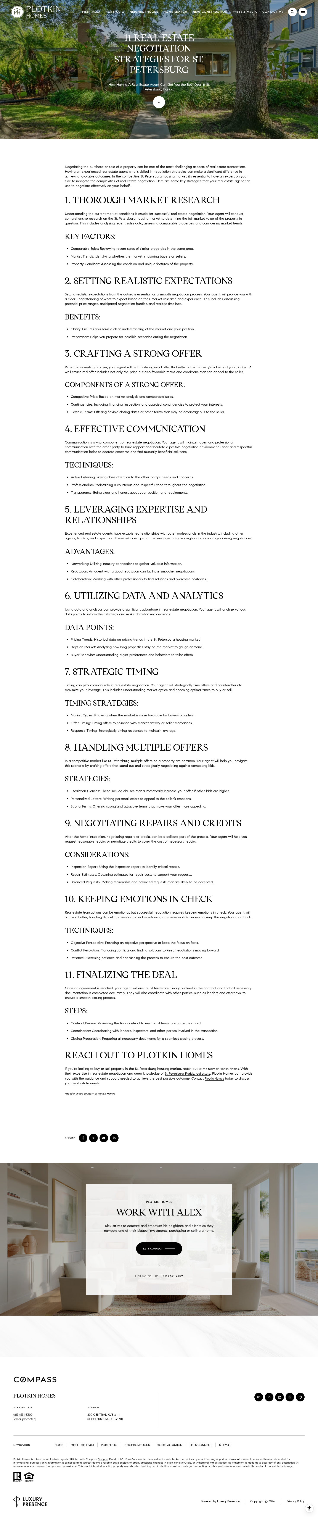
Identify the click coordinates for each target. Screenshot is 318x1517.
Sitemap (225, 1445)
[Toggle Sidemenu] (303, 12)
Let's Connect (201, 1445)
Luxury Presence (228, 1501)
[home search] (292, 12)
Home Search (175, 12)
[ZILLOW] (279, 1397)
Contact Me (273, 12)
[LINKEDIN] (269, 1397)
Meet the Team (82, 1445)
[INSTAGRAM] (258, 1397)
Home (59, 1445)
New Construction (210, 12)
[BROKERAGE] (300, 1397)
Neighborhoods (144, 12)
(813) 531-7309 (172, 1276)
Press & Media (245, 12)
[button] (159, 1248)
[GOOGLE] (290, 1397)
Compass (103, 1459)
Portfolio (115, 12)
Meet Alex (91, 12)
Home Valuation (169, 1445)
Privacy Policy (295, 1501)
